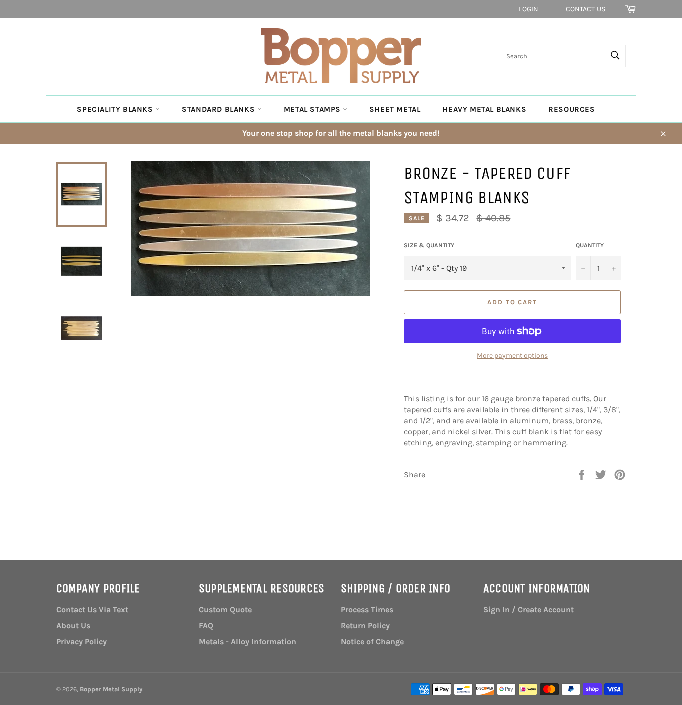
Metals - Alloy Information (247, 641)
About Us (73, 625)
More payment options (512, 356)
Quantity (590, 245)
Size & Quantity (429, 245)
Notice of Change (372, 641)
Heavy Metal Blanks (484, 109)
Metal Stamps (313, 109)
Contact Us (585, 9)
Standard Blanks (219, 109)
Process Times (367, 609)
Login (529, 9)
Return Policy (365, 625)
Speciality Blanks (116, 109)
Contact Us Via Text (92, 609)
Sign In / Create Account (528, 609)
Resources (571, 109)
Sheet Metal (395, 109)
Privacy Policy (81, 641)
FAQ (206, 625)
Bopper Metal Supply (111, 689)
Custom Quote (225, 609)
